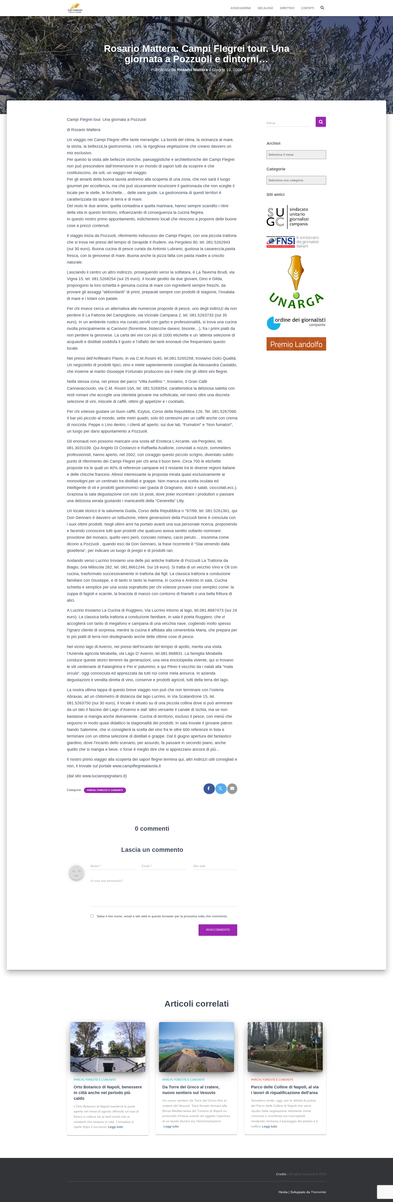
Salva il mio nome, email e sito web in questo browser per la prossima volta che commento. (162, 916)
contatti (307, 8)
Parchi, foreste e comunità (105, 790)
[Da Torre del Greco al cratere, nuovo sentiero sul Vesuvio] (196, 1046)
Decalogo (265, 8)
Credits (281, 1174)
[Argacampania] (74, 8)
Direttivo (287, 8)
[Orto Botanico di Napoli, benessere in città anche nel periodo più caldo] (107, 1046)
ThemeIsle (318, 1192)
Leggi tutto (115, 1127)
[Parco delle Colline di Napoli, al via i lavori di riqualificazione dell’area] (285, 1046)
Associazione (241, 8)
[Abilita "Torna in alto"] (384, 1193)
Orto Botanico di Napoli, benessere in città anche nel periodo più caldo (108, 1093)
